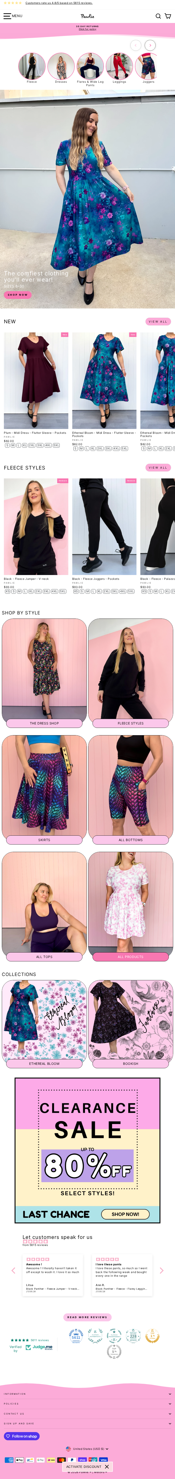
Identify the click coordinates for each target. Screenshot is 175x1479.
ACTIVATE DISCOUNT (84, 1467)
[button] (14, 1270)
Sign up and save (19, 1423)
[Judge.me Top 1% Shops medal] (152, 1336)
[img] (90, 1241)
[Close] (107, 1467)
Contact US (14, 1413)
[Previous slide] (135, 45)
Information (15, 1394)
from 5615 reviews (35, 1245)
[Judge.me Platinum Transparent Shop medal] (114, 1336)
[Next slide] (150, 45)
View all (158, 321)
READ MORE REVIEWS (87, 1317)
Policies (11, 1403)
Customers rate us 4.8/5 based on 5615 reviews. (59, 3)
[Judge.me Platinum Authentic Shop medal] (95, 1336)
